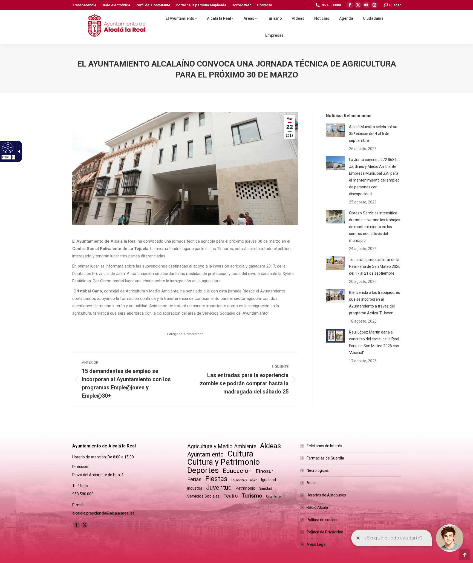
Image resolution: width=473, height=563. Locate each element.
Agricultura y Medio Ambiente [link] (221, 446)
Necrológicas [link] (318, 470)
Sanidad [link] (265, 488)
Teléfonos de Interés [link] (324, 446)
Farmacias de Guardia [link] (325, 458)
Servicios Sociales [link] (203, 496)
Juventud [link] (219, 487)
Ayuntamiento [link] (205, 454)
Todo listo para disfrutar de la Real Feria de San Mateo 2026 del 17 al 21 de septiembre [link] (374, 266)
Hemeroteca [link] (193, 334)
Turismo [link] (251, 495)
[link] (84, 5)
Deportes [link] (203, 470)
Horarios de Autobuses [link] (326, 495)
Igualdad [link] (268, 480)
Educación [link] (237, 470)
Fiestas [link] (216, 478)
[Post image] (335, 130)
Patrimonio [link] (245, 488)
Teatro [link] (230, 496)
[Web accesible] (7, 147)
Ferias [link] (194, 479)
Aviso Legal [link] (316, 544)
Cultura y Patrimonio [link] (223, 462)
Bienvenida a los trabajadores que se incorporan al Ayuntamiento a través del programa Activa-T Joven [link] (374, 302)
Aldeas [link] (270, 446)
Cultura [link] (240, 453)
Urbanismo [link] (273, 496)
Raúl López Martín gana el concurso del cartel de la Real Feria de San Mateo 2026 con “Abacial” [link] (374, 342)
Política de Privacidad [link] (325, 532)
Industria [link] (194, 488)
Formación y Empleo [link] (244, 480)
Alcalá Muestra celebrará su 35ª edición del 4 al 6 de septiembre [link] (373, 134)
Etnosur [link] (264, 471)
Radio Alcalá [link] (317, 507)
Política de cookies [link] (322, 520)
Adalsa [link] (313, 483)
